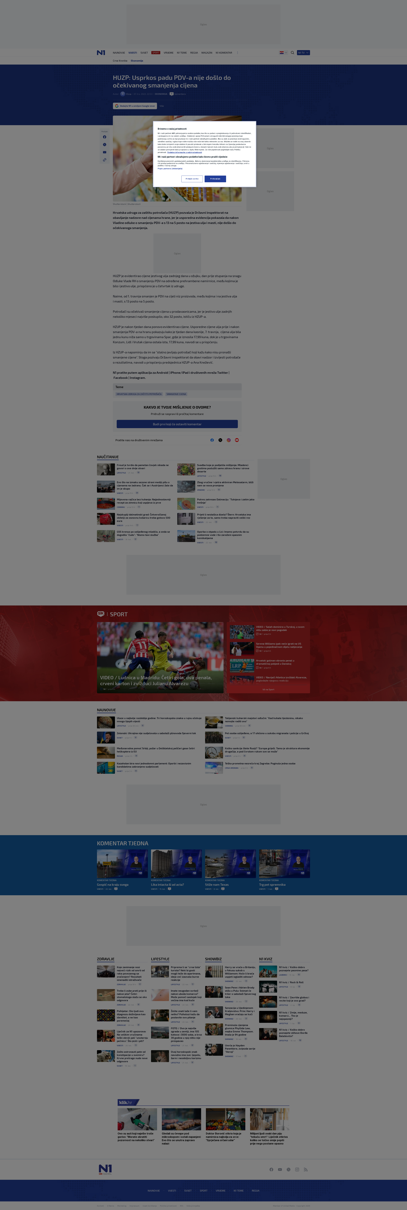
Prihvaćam (215, 179)
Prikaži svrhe (192, 179)
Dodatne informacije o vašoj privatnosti (184, 152)
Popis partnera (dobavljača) (170, 168)
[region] (204, 154)
